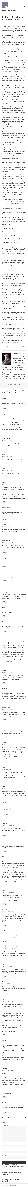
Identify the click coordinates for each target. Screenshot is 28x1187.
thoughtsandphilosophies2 (9, 946)
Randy (4, 558)
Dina (3, 607)
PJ (2, 621)
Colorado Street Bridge (8, 155)
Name (4, 1144)
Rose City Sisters (9, 10)
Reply (4, 408)
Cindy (3, 931)
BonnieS (4, 688)
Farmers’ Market (19, 108)
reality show (17, 42)
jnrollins (4, 1068)
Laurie (4, 398)
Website (4, 1155)
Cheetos (4, 28)
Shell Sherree (6, 540)
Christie (4, 823)
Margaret (4, 414)
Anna (3, 999)
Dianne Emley (6, 438)
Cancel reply (25, 1118)
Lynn (3, 786)
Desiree (4, 572)
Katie (3, 482)
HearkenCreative (7, 586)
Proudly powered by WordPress (9, 1185)
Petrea (4, 524)
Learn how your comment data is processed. (14, 1166)
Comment (5, 1125)
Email (4, 1149)
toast (3, 637)
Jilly (3, 857)
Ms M (3, 454)
